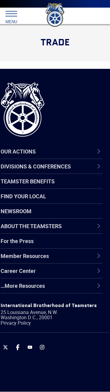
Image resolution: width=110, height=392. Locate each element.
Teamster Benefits (28, 181)
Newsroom (16, 211)
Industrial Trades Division (45, 318)
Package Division (36, 347)
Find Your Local (23, 196)
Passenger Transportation (46, 362)
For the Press (17, 241)
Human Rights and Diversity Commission (48, 303)
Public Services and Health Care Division (54, 376)
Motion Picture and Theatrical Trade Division (58, 333)
